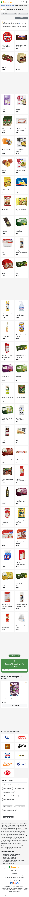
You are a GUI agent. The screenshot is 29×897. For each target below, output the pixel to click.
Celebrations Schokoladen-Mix (6, 46)
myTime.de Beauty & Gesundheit (10, 785)
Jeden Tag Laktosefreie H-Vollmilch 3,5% (7, 356)
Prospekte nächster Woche (18, 875)
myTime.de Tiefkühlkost (8, 817)
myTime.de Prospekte (14, 705)
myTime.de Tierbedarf (20, 788)
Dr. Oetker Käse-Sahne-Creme (7, 108)
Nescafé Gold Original (21, 66)
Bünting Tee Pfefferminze (19, 230)
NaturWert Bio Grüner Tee (21, 584)
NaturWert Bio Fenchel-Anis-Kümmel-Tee (21, 356)
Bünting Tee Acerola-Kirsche (6, 439)
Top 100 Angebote (20, 877)
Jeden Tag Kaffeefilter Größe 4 (7, 272)
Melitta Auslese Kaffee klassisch (7, 129)
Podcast (11, 869)
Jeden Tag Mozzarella (6, 542)
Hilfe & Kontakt (14, 870)
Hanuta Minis (5, 209)
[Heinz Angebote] (21, 737)
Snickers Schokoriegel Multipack (21, 46)
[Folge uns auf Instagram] (14, 883)
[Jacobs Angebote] (21, 755)
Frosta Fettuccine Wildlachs (20, 150)
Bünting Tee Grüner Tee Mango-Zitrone (7, 419)
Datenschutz (22, 869)
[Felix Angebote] (21, 746)
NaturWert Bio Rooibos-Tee (21, 272)
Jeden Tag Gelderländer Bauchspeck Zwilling (21, 129)
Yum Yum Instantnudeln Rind (7, 480)
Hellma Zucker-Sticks (6, 149)
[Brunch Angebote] (21, 764)
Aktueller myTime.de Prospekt (9, 699)
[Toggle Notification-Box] (19, 2)
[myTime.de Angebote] (3, 9)
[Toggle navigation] (26, 2)
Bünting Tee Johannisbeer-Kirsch (20, 500)
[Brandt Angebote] (7, 764)
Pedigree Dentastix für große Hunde (7, 314)
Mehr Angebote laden (14, 655)
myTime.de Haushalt (7, 788)
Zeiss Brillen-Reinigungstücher (20, 419)
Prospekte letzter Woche (10, 877)
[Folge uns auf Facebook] (17, 883)
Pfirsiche (4, 170)
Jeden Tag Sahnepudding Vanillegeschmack (6, 521)
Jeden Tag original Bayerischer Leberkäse (7, 605)
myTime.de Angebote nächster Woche (9, 13)
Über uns (6, 869)
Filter (22, 17)
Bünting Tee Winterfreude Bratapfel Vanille (21, 251)
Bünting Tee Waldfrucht (7, 376)
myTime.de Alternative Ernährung (10, 795)
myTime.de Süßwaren (7, 806)
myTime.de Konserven (20, 806)
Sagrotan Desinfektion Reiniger (21, 626)
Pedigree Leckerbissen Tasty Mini (21, 521)
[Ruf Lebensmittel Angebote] (7, 773)
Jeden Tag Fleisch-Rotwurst (20, 542)
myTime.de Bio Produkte (8, 799)
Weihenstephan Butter (21, 190)
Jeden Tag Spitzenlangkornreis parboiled (20, 563)
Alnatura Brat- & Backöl (7, 500)
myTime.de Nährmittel (8, 814)
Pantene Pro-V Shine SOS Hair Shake (6, 335)
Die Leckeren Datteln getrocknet (6, 230)
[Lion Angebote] (7, 746)
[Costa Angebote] (7, 737)
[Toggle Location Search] (24, 2)
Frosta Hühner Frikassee (19, 108)
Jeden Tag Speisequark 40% (7, 251)
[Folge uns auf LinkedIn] (11, 883)
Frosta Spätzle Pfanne (21, 170)
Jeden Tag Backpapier (21, 460)
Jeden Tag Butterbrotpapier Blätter (6, 626)
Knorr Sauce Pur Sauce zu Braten (7, 66)
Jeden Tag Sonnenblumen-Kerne (21, 480)
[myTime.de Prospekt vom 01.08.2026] (14, 689)
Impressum (15, 869)
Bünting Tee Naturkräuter (19, 377)
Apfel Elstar (7, 25)
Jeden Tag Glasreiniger (7, 562)
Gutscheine (8, 875)
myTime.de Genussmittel (8, 803)
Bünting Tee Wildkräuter (7, 397)
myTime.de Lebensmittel (8, 792)
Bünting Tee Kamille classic (6, 584)
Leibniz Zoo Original (6, 190)
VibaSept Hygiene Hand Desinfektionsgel (21, 314)
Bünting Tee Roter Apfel (7, 460)
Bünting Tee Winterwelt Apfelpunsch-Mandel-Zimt (21, 605)
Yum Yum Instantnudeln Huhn (21, 210)
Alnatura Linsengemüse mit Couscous (21, 335)
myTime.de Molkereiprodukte (9, 810)
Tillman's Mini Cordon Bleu (21, 439)
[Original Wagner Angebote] (7, 755)
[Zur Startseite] (7, 2)
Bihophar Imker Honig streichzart (21, 398)
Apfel (20, 23)
